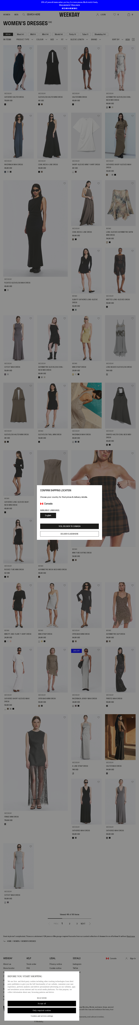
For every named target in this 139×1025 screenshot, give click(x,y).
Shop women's (64, 5)
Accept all (42, 1004)
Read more (42, 998)
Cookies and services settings (42, 1016)
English (48, 515)
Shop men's (75, 5)
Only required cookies (42, 1010)
